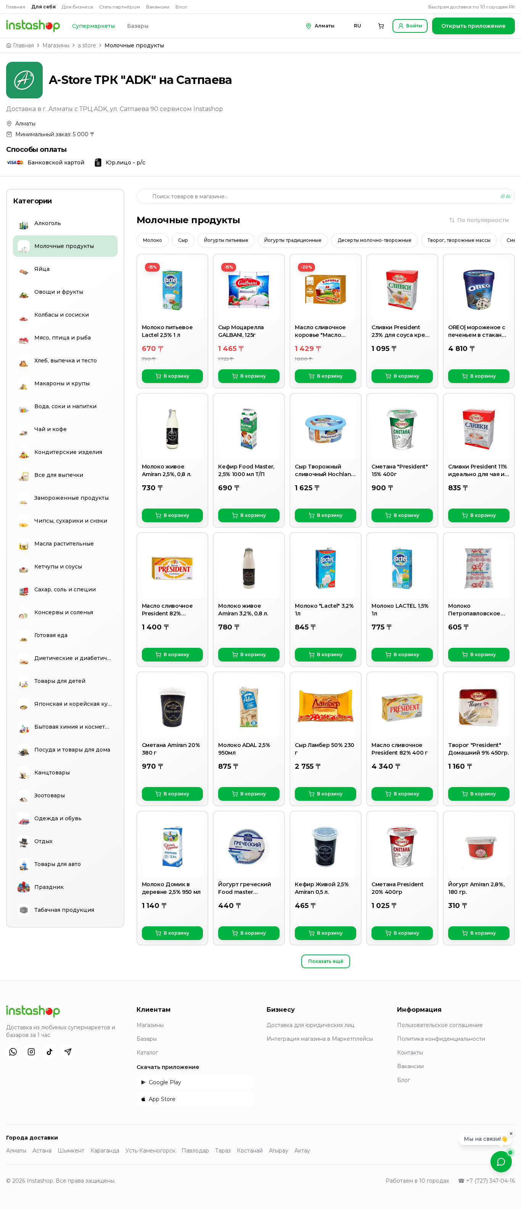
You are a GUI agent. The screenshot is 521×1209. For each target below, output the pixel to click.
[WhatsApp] (13, 1052)
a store (87, 45)
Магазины (55, 45)
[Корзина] (381, 26)
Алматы (16, 1150)
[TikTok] (49, 1052)
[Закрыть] (511, 1134)
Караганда (104, 1150)
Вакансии (157, 7)
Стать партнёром (119, 7)
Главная (15, 7)
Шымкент (71, 1150)
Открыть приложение (473, 26)
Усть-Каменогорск (150, 1150)
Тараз (223, 1150)
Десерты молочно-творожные (375, 240)
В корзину (176, 376)
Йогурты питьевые (226, 240)
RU (357, 26)
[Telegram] (68, 1052)
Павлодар (195, 1150)
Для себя (43, 7)
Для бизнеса (77, 7)
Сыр (183, 240)
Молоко (152, 240)
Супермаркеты (93, 26)
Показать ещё (325, 961)
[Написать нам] (501, 1161)
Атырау (278, 1150)
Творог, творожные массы (459, 240)
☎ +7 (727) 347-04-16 (486, 1180)
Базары (137, 26)
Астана (41, 1150)
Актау (302, 1150)
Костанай (250, 1150)
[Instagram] (31, 1052)
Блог (181, 7)
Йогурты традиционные (293, 240)
